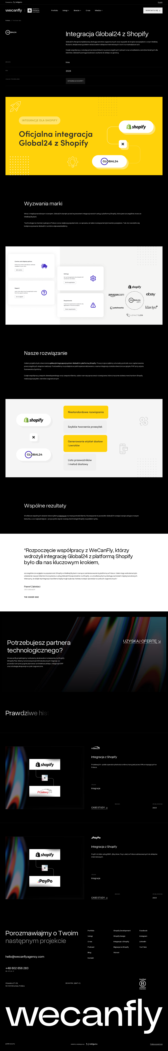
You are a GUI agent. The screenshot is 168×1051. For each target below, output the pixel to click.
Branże (76, 10)
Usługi (65, 10)
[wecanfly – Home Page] (13, 10)
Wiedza (98, 10)
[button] (66, 10)
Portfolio (7, 20)
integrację (62, 516)
